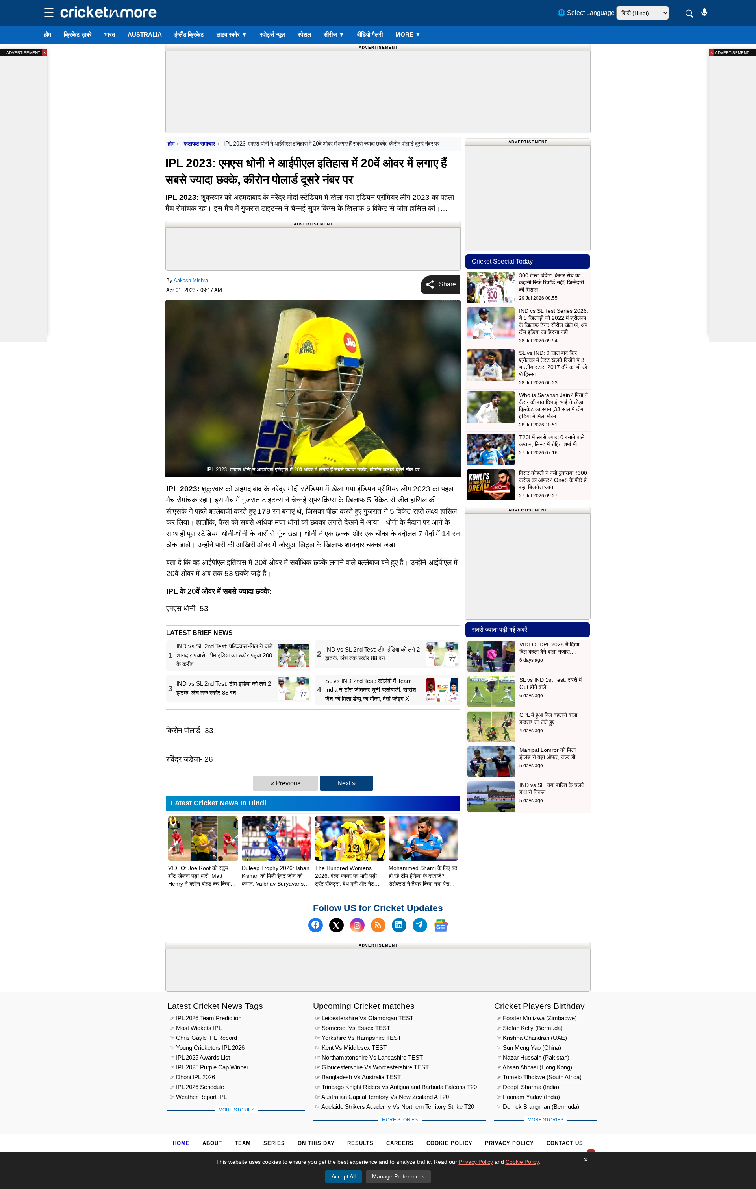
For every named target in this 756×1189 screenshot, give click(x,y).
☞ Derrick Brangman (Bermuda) (537, 1106)
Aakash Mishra (191, 280)
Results (360, 1143)
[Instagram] (357, 925)
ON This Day (316, 1143)
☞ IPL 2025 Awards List (199, 1057)
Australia (145, 34)
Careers (400, 1143)
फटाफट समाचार (199, 143)
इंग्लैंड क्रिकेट (189, 34)
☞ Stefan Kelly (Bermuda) (529, 1028)
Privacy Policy (509, 1143)
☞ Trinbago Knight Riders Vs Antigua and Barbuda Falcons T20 (396, 1087)
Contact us (565, 1143)
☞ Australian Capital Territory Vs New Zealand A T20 (382, 1096)
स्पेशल (304, 34)
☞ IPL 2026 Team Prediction (205, 1018)
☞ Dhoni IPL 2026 (192, 1077)
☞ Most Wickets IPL (195, 1028)
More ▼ (408, 34)
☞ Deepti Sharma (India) (527, 1087)
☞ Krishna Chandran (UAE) (531, 1037)
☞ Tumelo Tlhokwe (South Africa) (539, 1077)
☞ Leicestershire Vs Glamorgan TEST (364, 1018)
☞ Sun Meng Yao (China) (528, 1047)
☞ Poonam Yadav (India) (528, 1096)
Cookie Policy (449, 1143)
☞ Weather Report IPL (198, 1096)
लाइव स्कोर (232, 34)
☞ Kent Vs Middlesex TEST (351, 1047)
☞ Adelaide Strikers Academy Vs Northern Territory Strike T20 (394, 1106)
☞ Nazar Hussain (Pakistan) (532, 1057)
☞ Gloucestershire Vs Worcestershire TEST (372, 1067)
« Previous (285, 783)
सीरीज (334, 34)
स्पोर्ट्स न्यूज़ (272, 34)
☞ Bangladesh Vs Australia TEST (358, 1077)
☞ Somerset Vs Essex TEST (352, 1028)
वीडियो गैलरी (370, 34)
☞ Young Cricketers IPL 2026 (207, 1047)
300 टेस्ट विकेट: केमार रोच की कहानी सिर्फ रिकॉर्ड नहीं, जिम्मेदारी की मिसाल (551, 282)
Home (181, 1143)
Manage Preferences (398, 1176)
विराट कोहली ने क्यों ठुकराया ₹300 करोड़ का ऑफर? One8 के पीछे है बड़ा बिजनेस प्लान (553, 480)
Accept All (344, 1176)
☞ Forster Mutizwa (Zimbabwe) (536, 1018)
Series (274, 1143)
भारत (109, 34)
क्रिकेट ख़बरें (78, 34)
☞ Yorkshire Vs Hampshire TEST (358, 1037)
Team (243, 1143)
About (212, 1143)
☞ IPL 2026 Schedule (196, 1087)
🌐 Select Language (586, 12)
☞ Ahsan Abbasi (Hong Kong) (534, 1067)
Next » (346, 783)
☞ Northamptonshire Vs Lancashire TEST (369, 1057)
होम (47, 34)
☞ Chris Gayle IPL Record (203, 1037)
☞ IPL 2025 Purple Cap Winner (208, 1067)
